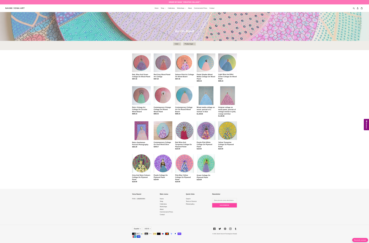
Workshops (163, 206)
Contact (162, 214)
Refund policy (190, 204)
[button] (177, 44)
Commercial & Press (166, 212)
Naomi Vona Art (15, 8)
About (161, 209)
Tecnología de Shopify (231, 233)
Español (136, 228)
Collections (163, 204)
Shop (161, 201)
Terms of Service (191, 201)
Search (188, 199)
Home (162, 199)
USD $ (147, 228)
